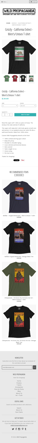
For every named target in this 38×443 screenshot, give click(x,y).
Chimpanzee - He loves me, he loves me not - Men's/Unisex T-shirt (19, 299)
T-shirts (19, 385)
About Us (19, 393)
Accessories (19, 387)
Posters (19, 383)
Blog (19, 391)
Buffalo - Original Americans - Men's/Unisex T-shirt (19, 215)
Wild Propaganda (22, 437)
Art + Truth (19, 395)
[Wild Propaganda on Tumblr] (25, 429)
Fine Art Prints (19, 389)
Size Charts (19, 412)
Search (19, 408)
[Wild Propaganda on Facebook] (16, 429)
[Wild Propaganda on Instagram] (19, 429)
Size (3, 103)
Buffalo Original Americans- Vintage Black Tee (19, 256)
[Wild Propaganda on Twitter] (13, 429)
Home (8, 23)
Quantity (4, 112)
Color (22, 103)
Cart (34, 1)
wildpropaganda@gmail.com (19, 425)
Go (34, 367)
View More (19, 175)
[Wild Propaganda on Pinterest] (23, 429)
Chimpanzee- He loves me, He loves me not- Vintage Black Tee (19, 341)
